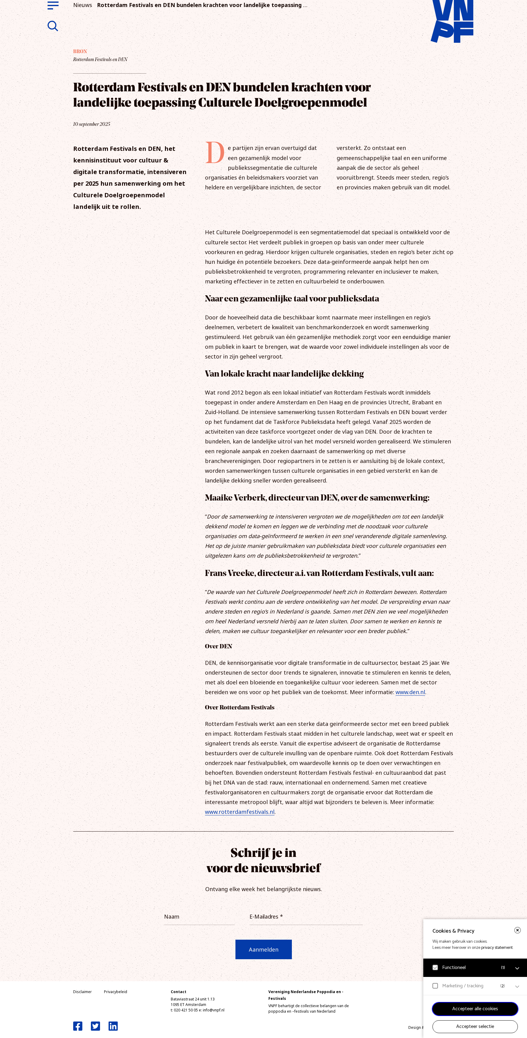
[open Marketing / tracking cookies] (517, 986)
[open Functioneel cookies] (517, 968)
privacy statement (497, 947)
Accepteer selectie (475, 1026)
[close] (517, 930)
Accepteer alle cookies (475, 1009)
